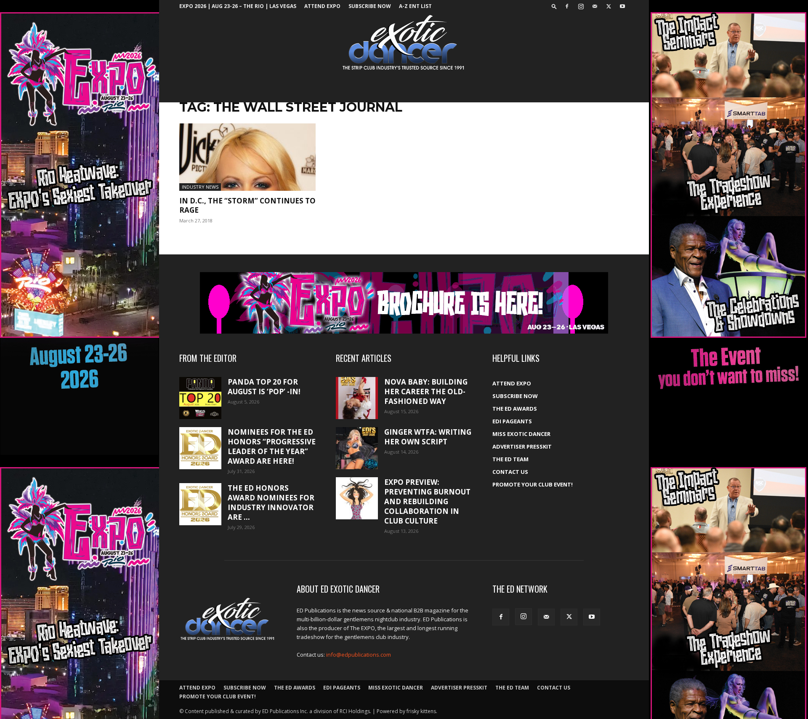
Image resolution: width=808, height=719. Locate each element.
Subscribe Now (369, 6)
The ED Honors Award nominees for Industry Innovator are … (271, 502)
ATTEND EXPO (322, 6)
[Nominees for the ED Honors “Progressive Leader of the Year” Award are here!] (200, 448)
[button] (554, 6)
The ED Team (510, 459)
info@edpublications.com (358, 654)
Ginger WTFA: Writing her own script (427, 436)
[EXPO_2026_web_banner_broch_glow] (404, 303)
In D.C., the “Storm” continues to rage (247, 205)
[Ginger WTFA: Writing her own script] (357, 448)
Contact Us (510, 472)
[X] (608, 6)
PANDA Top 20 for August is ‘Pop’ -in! (264, 386)
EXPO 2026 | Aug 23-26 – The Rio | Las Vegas (237, 6)
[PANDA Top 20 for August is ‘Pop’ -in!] (200, 398)
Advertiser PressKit (522, 446)
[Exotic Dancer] (404, 43)
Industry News (200, 187)
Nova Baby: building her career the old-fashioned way (426, 391)
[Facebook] (567, 6)
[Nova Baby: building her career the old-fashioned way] (357, 398)
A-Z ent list (415, 6)
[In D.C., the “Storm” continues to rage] (247, 157)
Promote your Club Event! (532, 484)
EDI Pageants (512, 421)
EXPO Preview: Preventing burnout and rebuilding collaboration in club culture (427, 501)
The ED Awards (514, 408)
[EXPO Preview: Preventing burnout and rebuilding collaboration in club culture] (357, 498)
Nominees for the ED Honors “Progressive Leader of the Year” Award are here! (272, 446)
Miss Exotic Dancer (521, 434)
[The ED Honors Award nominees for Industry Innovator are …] (200, 504)
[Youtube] (622, 6)
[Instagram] (580, 6)
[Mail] (594, 6)
